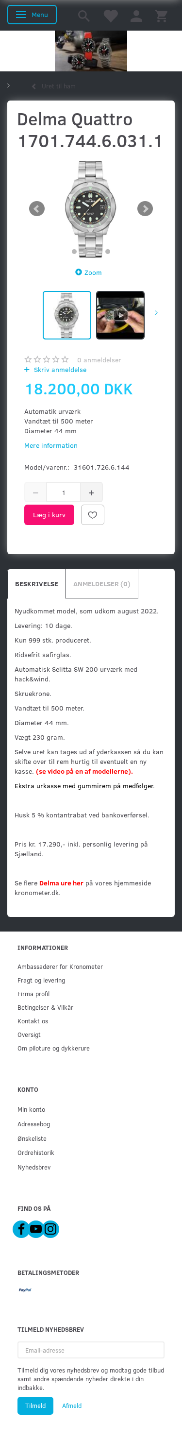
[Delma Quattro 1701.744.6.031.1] (91, 209)
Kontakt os (32, 1021)
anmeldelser (99, 359)
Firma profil (33, 993)
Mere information (51, 445)
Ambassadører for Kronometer (60, 966)
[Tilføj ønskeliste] (92, 515)
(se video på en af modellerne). (84, 771)
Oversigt (29, 1034)
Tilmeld (35, 1405)
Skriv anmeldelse (59, 369)
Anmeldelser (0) (102, 583)
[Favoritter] (110, 15)
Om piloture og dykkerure (53, 1048)
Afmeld (72, 1405)
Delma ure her (61, 882)
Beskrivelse (36, 583)
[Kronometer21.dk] (91, 51)
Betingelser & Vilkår (45, 1007)
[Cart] (161, 15)
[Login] (136, 15)
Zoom (93, 272)
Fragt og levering (41, 980)
